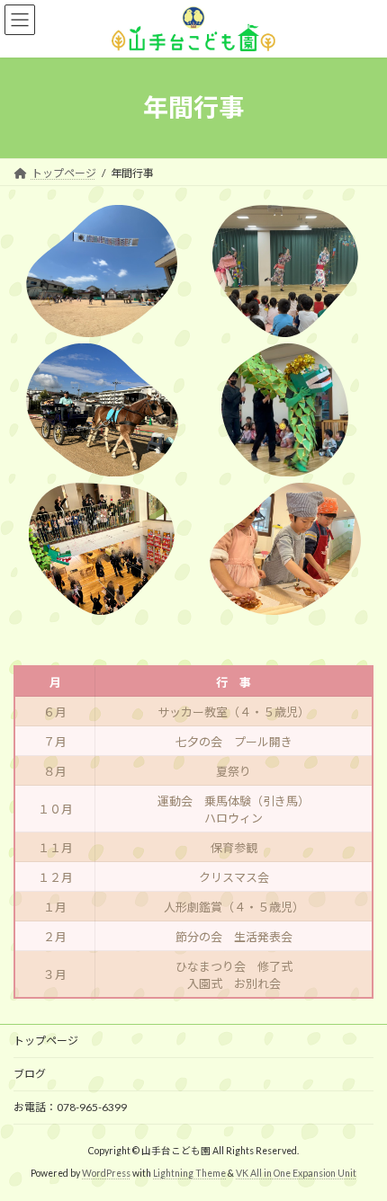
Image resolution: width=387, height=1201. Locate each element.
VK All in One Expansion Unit (296, 1173)
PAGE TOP (359, 1146)
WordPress (106, 1173)
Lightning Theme (189, 1173)
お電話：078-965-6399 (70, 1107)
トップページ (46, 1040)
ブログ (30, 1074)
